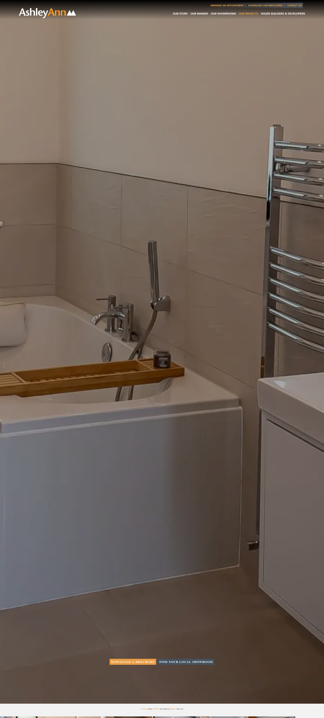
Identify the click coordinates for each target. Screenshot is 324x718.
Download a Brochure (133, 662)
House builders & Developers (283, 13)
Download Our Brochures (265, 5)
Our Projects (248, 13)
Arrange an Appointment (227, 5)
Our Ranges (199, 13)
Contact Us (294, 5)
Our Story (180, 13)
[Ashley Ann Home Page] (47, 18)
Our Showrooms (223, 13)
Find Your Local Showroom (186, 662)
